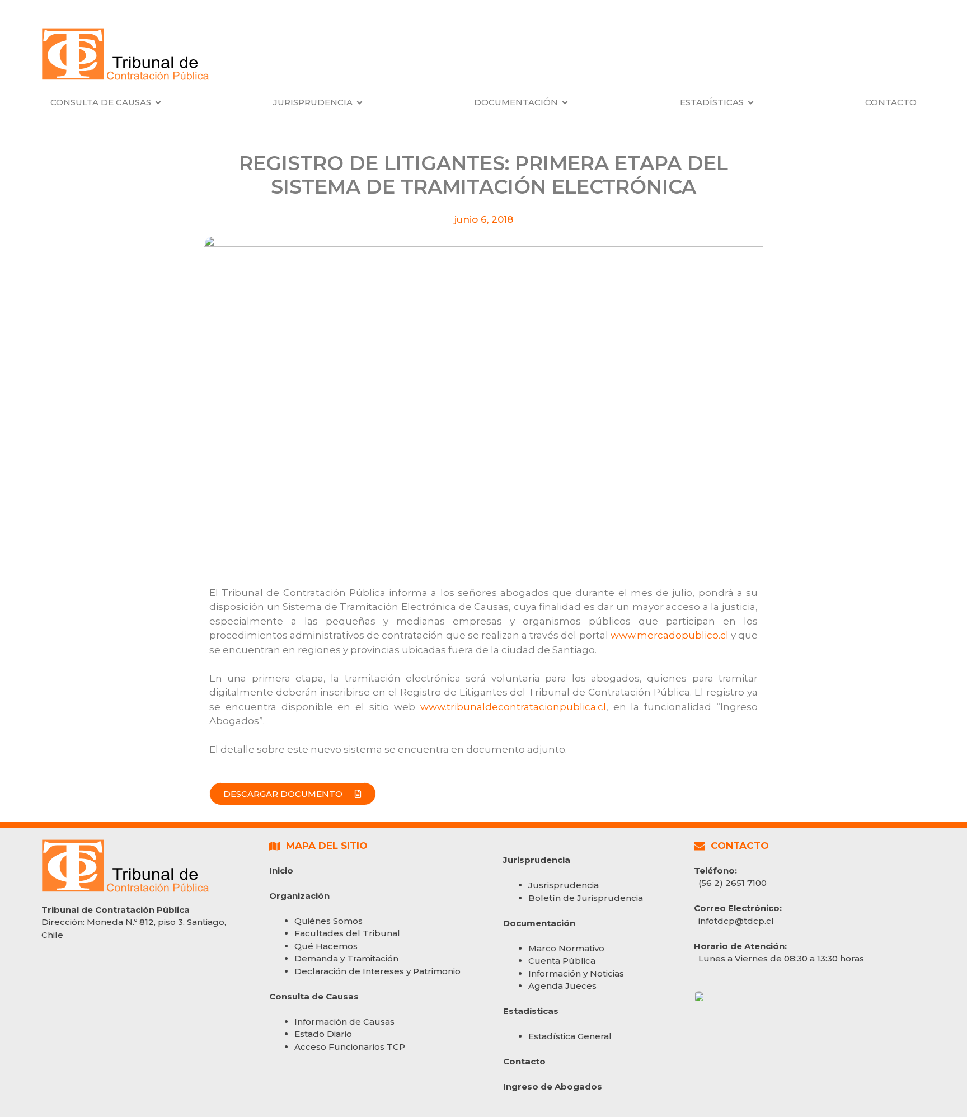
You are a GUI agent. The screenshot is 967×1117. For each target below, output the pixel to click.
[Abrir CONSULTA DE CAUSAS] (158, 102)
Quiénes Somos (328, 921)
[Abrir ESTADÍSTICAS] (751, 102)
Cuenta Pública (561, 960)
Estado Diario (323, 1034)
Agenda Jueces (562, 985)
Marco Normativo (566, 948)
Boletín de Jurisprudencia (585, 898)
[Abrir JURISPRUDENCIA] (359, 102)
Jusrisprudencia (563, 885)
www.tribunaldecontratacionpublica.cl (513, 706)
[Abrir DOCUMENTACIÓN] (565, 102)
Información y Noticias (576, 973)
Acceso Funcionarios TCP (349, 1046)
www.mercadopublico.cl (670, 635)
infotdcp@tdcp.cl (736, 921)
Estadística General (570, 1036)
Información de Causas (344, 1021)
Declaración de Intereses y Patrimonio (377, 971)
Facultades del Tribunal (347, 933)
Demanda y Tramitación (346, 958)
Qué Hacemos (326, 946)
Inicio (281, 870)
